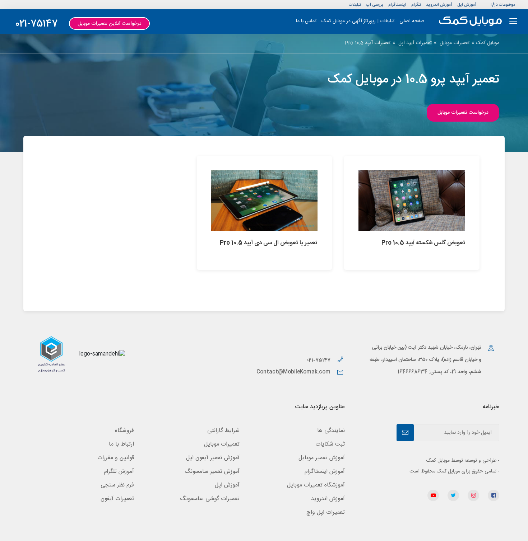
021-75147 (36, 24)
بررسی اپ (374, 4)
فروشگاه (124, 431)
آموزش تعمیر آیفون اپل (213, 458)
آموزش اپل (466, 4)
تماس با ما (306, 21)
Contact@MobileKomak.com (293, 372)
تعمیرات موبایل (454, 43)
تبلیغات (355, 4)
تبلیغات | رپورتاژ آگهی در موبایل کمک (357, 21)
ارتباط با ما (121, 444)
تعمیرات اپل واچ (325, 512)
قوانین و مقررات (115, 458)
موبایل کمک (487, 43)
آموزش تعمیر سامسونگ (212, 471)
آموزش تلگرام (119, 471)
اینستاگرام (397, 4)
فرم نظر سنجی (117, 485)
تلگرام (416, 4)
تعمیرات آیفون (117, 499)
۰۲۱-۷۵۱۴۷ (319, 360)
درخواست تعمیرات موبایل (462, 112)
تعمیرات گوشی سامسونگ (210, 499)
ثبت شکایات (330, 444)
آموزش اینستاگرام (325, 471)
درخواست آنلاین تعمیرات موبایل (110, 23)
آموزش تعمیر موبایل (321, 458)
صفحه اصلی (412, 21)
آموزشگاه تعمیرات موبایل (316, 485)
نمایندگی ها (331, 431)
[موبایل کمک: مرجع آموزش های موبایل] (470, 21)
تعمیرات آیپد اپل (415, 43)
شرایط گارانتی (223, 431)
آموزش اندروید (439, 4)
